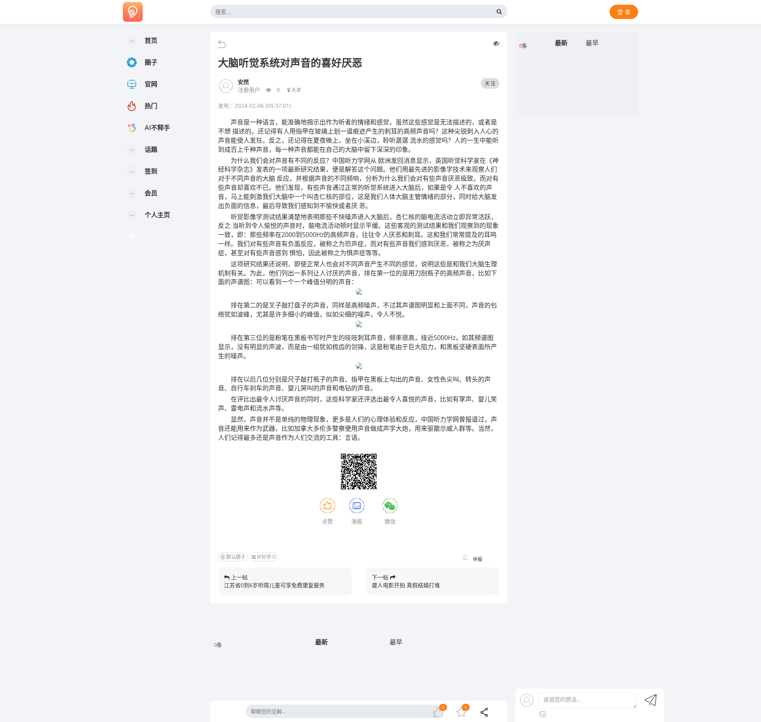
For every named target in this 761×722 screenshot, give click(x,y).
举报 (477, 559)
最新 (321, 642)
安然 (243, 82)
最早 (396, 642)
